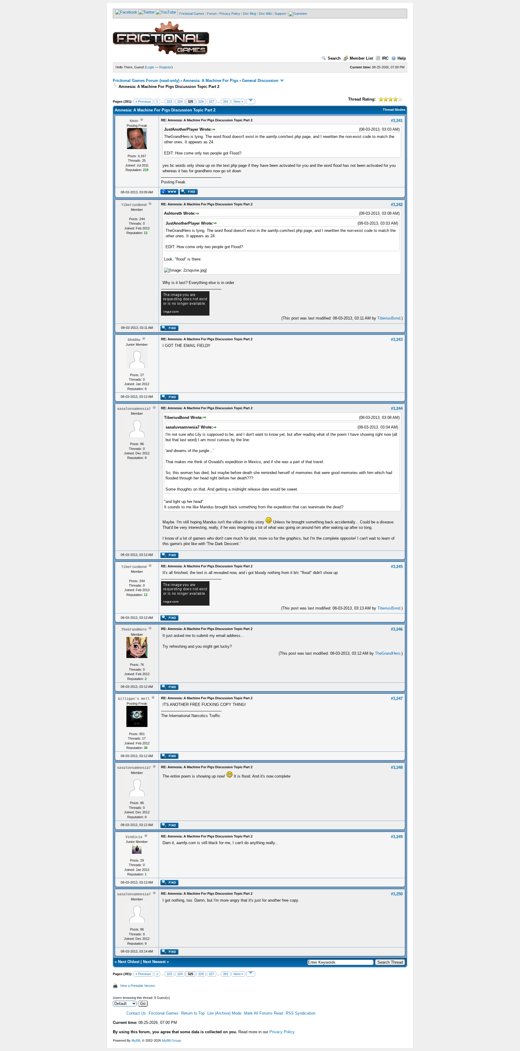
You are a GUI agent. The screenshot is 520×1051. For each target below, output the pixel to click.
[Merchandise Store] (298, 13)
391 (225, 101)
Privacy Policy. (282, 1032)
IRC (385, 58)
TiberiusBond (388, 318)
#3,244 (397, 408)
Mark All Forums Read (263, 1013)
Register (165, 67)
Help (402, 58)
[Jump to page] (250, 101)
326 (201, 101)
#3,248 (397, 767)
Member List (361, 58)
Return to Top (193, 1013)
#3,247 (397, 698)
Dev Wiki (265, 13)
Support (280, 13)
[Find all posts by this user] (188, 193)
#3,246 (397, 629)
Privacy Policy (229, 13)
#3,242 (397, 204)
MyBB (136, 1040)
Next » (238, 101)
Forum (212, 13)
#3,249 (397, 836)
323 (169, 101)
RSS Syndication (300, 1013)
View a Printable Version (137, 985)
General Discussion (260, 80)
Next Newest (154, 961)
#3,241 (397, 120)
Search (334, 58)
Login (150, 67)
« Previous (143, 101)
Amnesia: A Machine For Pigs (210, 80)
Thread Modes (394, 109)
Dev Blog (249, 13)
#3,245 (397, 566)
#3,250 (397, 894)
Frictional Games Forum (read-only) (146, 80)
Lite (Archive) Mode (224, 1013)
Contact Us (136, 1013)
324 (180, 101)
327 (211, 101)
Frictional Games (191, 13)
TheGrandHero (387, 653)
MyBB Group (171, 1040)
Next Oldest (128, 961)
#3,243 (397, 339)
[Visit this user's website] (169, 193)
